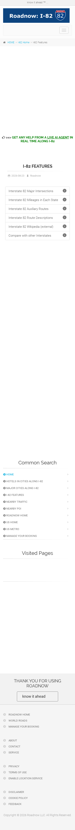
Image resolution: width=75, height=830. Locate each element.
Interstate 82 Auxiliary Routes (29, 209)
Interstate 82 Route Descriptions (31, 218)
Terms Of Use (17, 772)
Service (13, 752)
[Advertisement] (37, 87)
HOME (11, 42)
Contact (14, 746)
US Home (12, 522)
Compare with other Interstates (30, 235)
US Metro (12, 529)
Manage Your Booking (21, 535)
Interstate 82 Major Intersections (31, 191)
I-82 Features (15, 494)
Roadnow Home (17, 515)
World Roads (17, 720)
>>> (39, 139)
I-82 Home (23, 42)
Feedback (14, 804)
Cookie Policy (18, 798)
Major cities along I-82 (22, 488)
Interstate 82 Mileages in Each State (33, 200)
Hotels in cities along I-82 (24, 481)
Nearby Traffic (16, 501)
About (12, 740)
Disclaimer (16, 792)
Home (10, 474)
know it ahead (33, 696)
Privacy (13, 766)
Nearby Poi (13, 508)
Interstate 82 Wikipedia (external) (31, 227)
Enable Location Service (25, 778)
